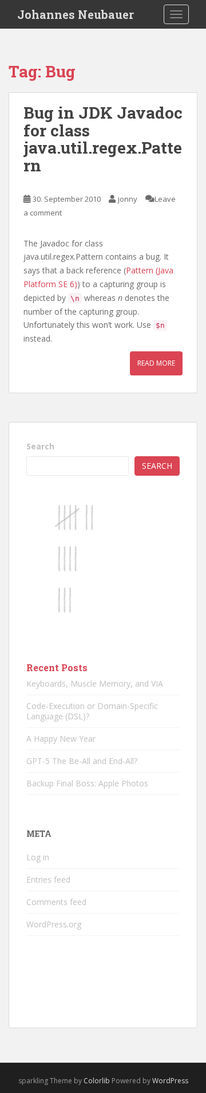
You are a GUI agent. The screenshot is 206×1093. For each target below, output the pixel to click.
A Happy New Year (61, 738)
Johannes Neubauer (75, 14)
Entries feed (48, 879)
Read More (156, 363)
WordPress (170, 1081)
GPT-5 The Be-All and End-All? (81, 760)
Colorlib (97, 1081)
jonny (127, 199)
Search (40, 446)
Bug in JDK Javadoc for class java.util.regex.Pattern (103, 139)
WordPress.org (53, 924)
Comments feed (56, 901)
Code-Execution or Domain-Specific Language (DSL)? (92, 711)
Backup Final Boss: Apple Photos (87, 783)
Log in (37, 857)
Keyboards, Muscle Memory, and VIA (94, 683)
